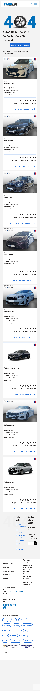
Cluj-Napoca (27, 625)
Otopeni (23, 635)
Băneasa (7, 625)
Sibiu (5, 640)
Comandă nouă (8, 571)
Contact (21, 549)
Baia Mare (23, 620)
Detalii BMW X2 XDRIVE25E (23, 337)
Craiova (17, 630)
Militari (14, 635)
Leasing (21, 540)
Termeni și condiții (27, 561)
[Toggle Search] (31, 4)
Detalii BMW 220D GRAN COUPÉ (22, 223)
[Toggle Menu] (35, 4)
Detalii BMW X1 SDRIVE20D (23, 109)
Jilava (6, 635)
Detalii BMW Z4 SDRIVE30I (24, 451)
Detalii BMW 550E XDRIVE (24, 166)
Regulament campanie (27, 583)
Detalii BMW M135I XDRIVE (23, 280)
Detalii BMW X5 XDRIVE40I (24, 508)
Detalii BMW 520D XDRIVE (24, 394)
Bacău (13, 620)
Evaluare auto (8, 567)
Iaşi (25, 630)
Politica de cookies (27, 577)
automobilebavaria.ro (17, 591)
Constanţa (7, 630)
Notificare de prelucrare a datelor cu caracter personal (28, 569)
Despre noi (7, 575)
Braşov (16, 625)
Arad (5, 620)
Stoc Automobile (9, 564)
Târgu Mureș (15, 640)
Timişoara (27, 640)
